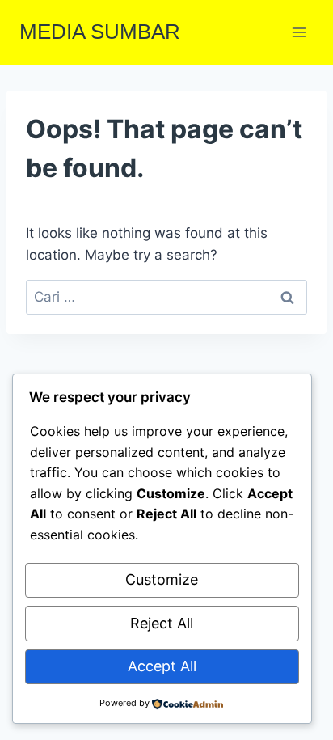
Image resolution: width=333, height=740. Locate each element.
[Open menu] (299, 31)
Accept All (162, 666)
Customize (161, 579)
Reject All (161, 623)
